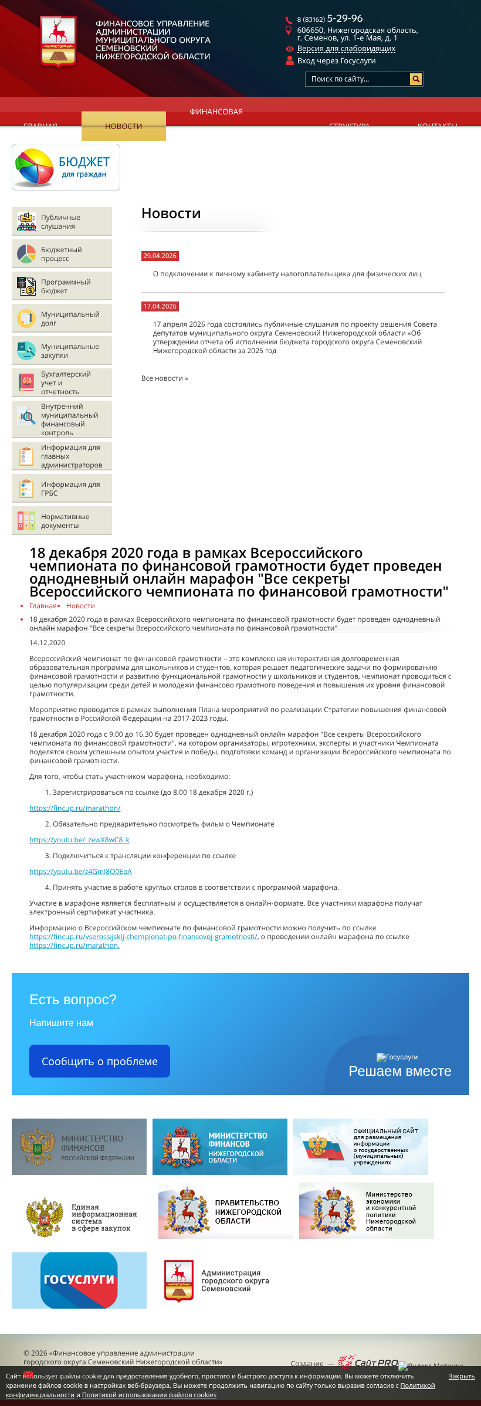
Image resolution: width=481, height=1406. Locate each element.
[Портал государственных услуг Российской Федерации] (79, 1312)
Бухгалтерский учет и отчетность (66, 383)
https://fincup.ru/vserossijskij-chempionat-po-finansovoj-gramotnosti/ (143, 936)
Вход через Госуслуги (336, 60)
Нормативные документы (65, 520)
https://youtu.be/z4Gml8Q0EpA (80, 871)
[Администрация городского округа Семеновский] (220, 1312)
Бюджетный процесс (61, 254)
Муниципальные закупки (70, 350)
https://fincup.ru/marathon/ (74, 808)
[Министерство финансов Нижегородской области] (220, 1172)
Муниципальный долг (70, 318)
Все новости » (164, 378)
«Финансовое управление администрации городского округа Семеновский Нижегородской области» (123, 1357)
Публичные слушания (60, 221)
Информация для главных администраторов (72, 456)
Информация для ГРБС (70, 488)
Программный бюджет (66, 286)
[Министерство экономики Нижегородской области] (366, 1242)
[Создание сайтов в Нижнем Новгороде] (368, 1363)
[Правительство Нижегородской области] (225, 1242)
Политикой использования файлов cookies (149, 1395)
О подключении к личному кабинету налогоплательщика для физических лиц (287, 274)
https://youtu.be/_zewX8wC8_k (79, 840)
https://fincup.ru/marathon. (74, 945)
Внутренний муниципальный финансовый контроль (70, 419)
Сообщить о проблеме (100, 1061)
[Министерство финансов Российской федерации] (79, 1172)
